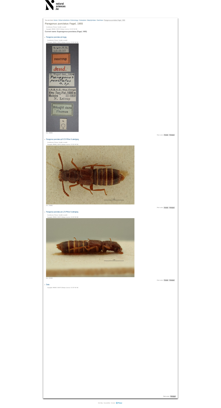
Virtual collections (64, 20)
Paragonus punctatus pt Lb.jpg (56, 37)
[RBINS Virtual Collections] (56, 5)
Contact (113, 403)
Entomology (74, 20)
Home (55, 20)
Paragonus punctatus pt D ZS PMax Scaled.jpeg (62, 139)
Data (47, 284)
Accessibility (107, 403)
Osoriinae (100, 20)
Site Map (100, 403)
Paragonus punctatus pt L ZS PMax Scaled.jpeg (62, 212)
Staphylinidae (91, 20)
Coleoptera (82, 20)
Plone (119, 403)
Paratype (172, 135)
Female (166, 135)
